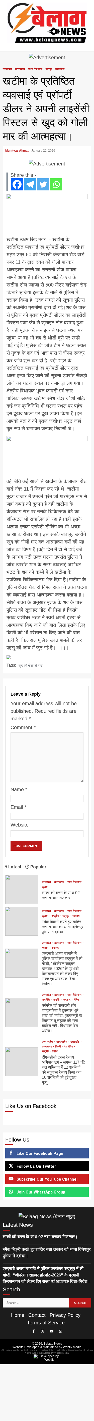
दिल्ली (58, 1046)
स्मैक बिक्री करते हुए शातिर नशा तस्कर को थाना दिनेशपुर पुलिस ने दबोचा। (21, 921)
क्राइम (49, 69)
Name (19, 789)
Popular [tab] (37, 866)
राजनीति (46, 999)
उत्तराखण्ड (20, 69)
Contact (37, 1315)
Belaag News (53, 1343)
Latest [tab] (14, 866)
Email (18, 807)
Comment (23, 727)
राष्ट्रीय (56, 916)
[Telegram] (30, 184)
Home (17, 1315)
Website (20, 825)
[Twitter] (43, 184)
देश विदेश (59, 69)
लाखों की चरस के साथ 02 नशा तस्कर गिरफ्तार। (21, 889)
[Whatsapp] (56, 184)
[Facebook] (17, 184)
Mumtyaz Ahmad (17, 150)
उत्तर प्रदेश (48, 1041)
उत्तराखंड (8, 69)
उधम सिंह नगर (35, 69)
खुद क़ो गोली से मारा (31, 665)
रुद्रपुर (66, 916)
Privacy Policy (65, 1315)
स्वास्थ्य (75, 916)
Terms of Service (46, 1322)
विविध (76, 999)
